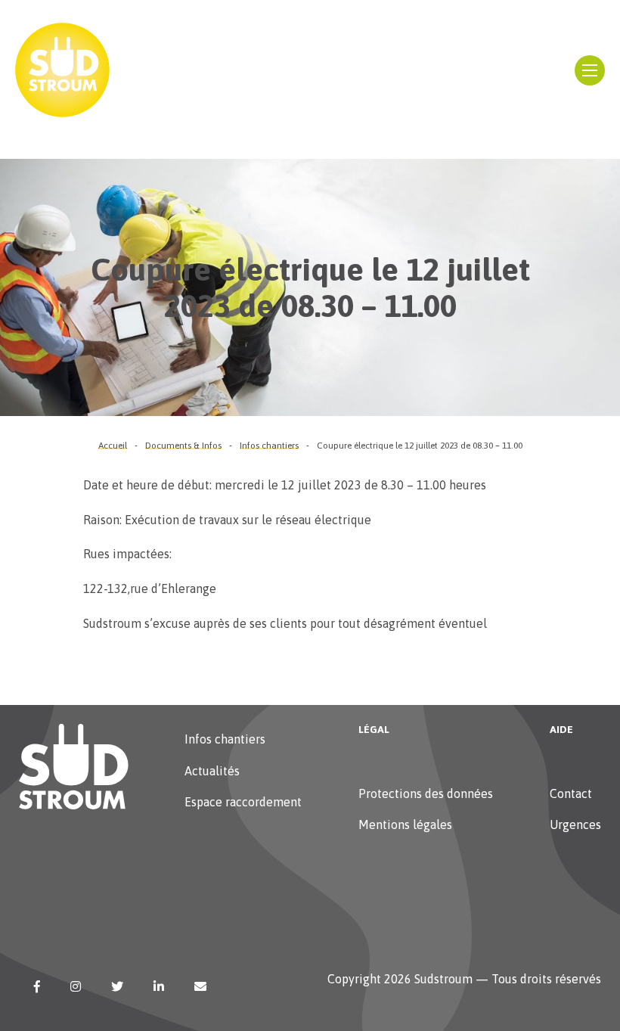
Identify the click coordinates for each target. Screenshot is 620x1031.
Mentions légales (405, 824)
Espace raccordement (243, 802)
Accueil (112, 445)
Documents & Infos (183, 445)
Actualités (212, 771)
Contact (571, 793)
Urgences (575, 824)
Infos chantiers (269, 445)
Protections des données (425, 793)
